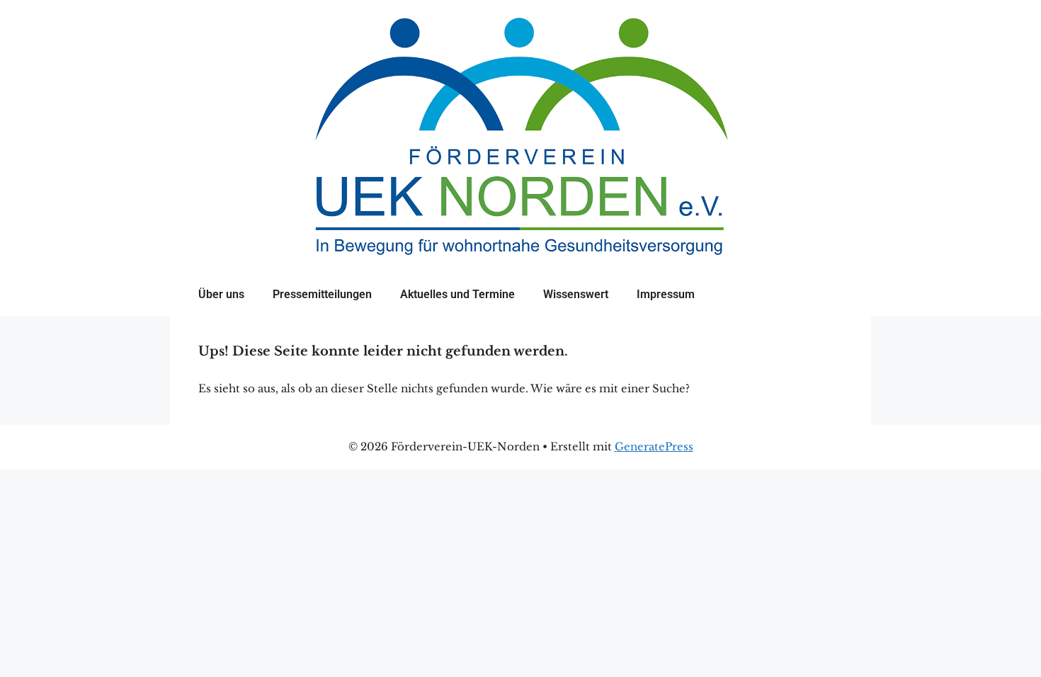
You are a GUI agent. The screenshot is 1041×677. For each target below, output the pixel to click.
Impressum (666, 294)
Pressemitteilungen (322, 294)
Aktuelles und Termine (457, 294)
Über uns (221, 294)
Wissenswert (575, 294)
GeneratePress (654, 446)
